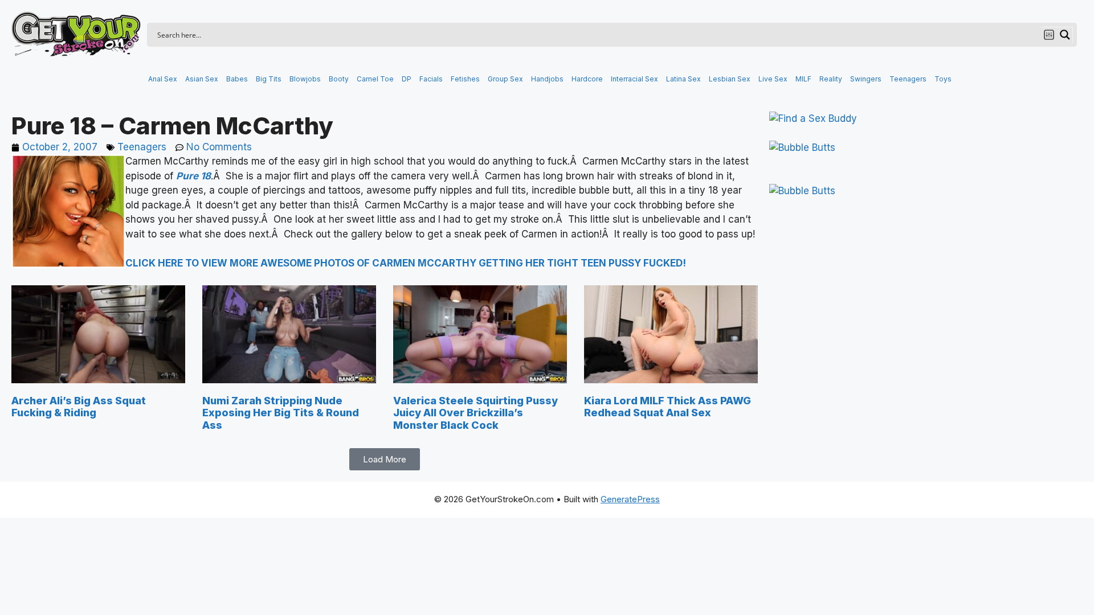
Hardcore (587, 79)
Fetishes (465, 79)
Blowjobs (305, 79)
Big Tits (268, 79)
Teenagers (907, 79)
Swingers (865, 79)
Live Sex (772, 79)
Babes (237, 79)
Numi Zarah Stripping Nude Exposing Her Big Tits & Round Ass (280, 413)
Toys (943, 79)
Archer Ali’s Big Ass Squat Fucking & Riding (78, 407)
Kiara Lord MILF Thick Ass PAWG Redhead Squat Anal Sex (667, 407)
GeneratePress (630, 499)
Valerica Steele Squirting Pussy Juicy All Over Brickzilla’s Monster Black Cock (475, 413)
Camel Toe (375, 79)
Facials (431, 79)
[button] (384, 459)
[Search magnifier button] (1065, 35)
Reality (830, 79)
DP (406, 79)
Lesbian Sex (729, 79)
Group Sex (505, 79)
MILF (803, 79)
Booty (339, 79)
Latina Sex (683, 79)
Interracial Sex (634, 79)
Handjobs (547, 79)
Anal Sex (162, 79)
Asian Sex (201, 79)
